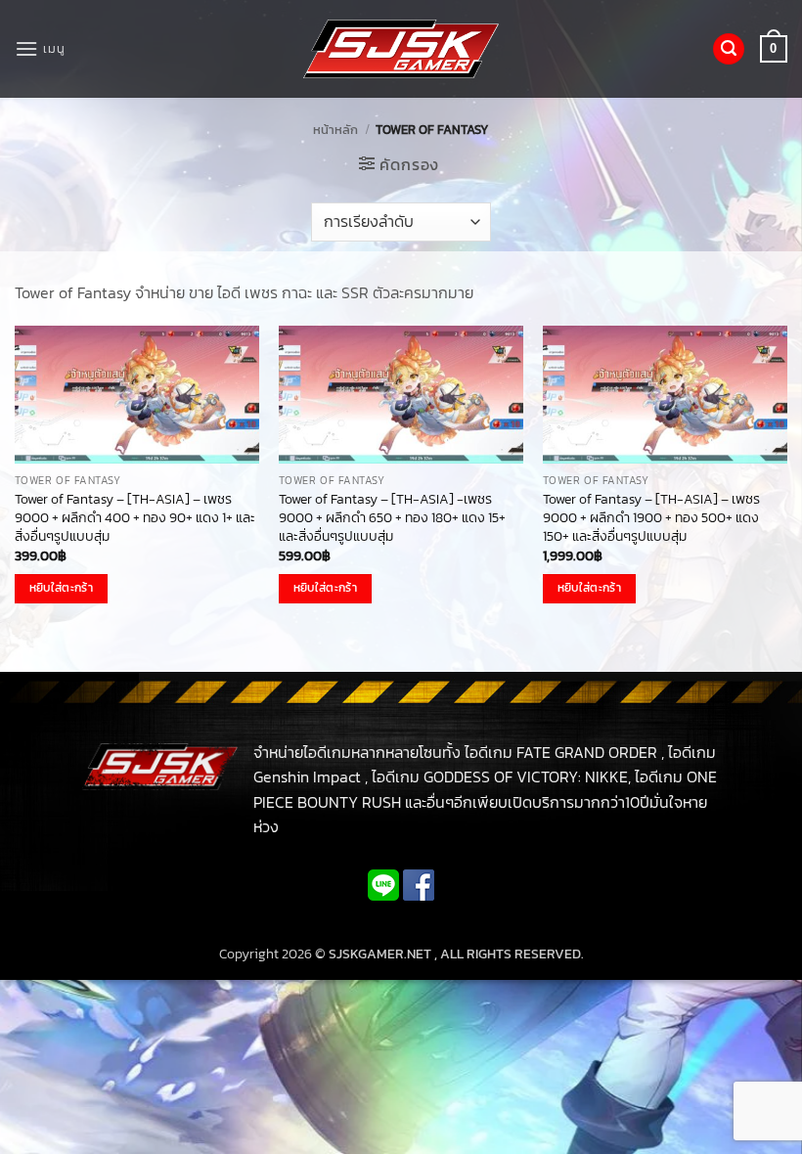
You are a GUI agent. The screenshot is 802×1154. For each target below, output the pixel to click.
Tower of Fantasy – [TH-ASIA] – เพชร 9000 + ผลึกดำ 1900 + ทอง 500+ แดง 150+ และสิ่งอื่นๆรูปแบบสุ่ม (651, 517)
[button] (40, 48)
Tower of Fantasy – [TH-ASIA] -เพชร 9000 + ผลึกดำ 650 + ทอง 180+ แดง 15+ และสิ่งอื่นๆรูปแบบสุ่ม (392, 517)
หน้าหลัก (335, 129)
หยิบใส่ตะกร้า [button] (61, 588)
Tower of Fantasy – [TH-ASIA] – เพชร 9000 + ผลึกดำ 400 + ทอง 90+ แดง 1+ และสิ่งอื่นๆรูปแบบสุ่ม (135, 517)
